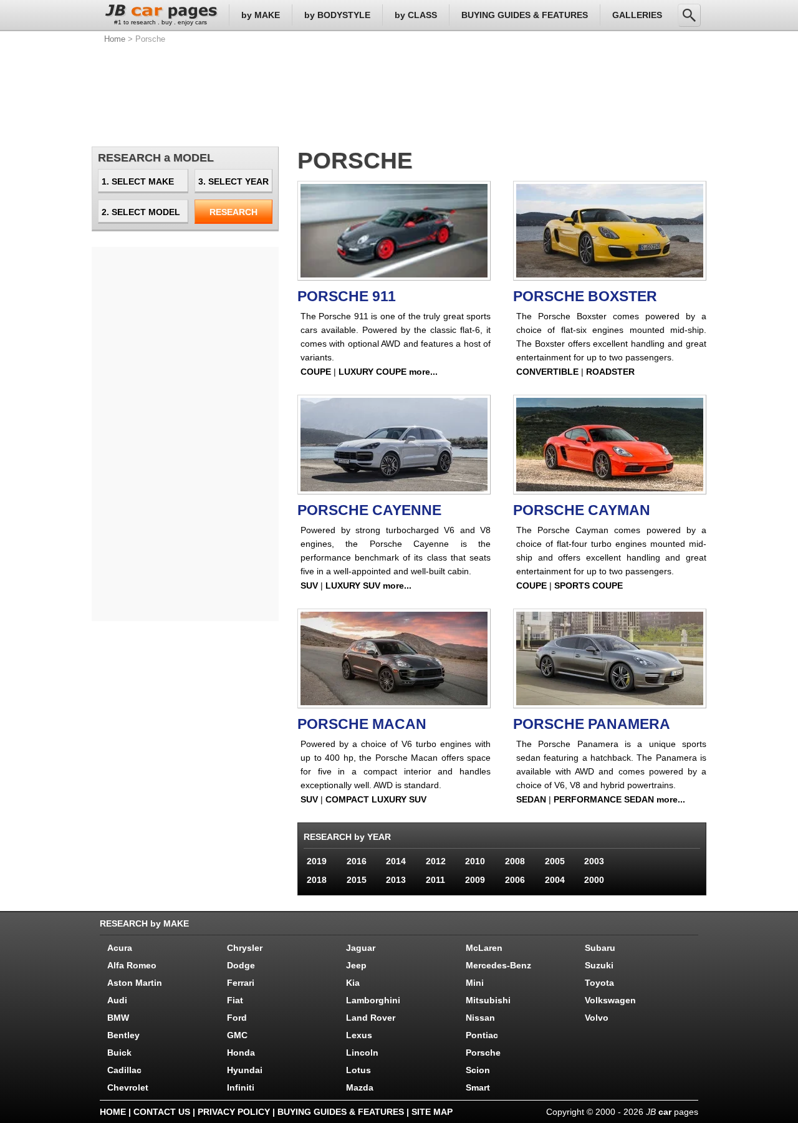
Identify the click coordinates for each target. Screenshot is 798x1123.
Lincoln (362, 1053)
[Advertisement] (399, 93)
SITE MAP (432, 1112)
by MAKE (260, 15)
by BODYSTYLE (337, 15)
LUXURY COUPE (372, 372)
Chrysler (244, 948)
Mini (475, 983)
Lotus (358, 1070)
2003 (594, 861)
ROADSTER (610, 372)
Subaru (600, 948)
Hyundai (244, 1070)
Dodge (241, 965)
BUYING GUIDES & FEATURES (524, 15)
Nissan (480, 1018)
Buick (119, 1053)
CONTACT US (161, 1112)
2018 (317, 880)
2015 (357, 880)
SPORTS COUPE (588, 585)
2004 (555, 880)
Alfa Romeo (131, 965)
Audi (117, 1000)
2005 (555, 861)
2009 (475, 880)
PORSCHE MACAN (361, 724)
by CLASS (416, 15)
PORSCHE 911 (346, 296)
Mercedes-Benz (498, 965)
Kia (353, 983)
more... (423, 372)
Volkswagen (610, 1000)
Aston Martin (134, 983)
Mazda (359, 1087)
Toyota (599, 983)
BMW (118, 1018)
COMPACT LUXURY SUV (375, 799)
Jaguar (360, 948)
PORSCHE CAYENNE (369, 510)
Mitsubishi (488, 1000)
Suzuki (599, 965)
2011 (435, 880)
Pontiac (482, 1035)
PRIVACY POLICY (234, 1112)
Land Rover (370, 1018)
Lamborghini (373, 1000)
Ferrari (240, 983)
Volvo (596, 1018)
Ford (237, 1018)
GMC (237, 1035)
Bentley (123, 1035)
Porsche (483, 1053)
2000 (594, 880)
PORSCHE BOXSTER (585, 296)
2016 (357, 861)
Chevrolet (127, 1087)
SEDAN (531, 799)
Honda (241, 1053)
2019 (317, 861)
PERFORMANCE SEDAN (604, 799)
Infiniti (240, 1087)
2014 (396, 861)
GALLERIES (637, 15)
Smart (478, 1087)
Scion (478, 1070)
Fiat (235, 1000)
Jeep (356, 965)
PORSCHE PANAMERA (591, 724)
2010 (475, 861)
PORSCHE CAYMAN (581, 510)
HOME (113, 1112)
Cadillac (124, 1070)
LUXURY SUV (352, 585)
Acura (119, 948)
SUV (309, 585)
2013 (396, 880)
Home (114, 39)
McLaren (484, 948)
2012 (436, 861)
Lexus (359, 1035)
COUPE (315, 372)
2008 (515, 861)
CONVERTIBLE (547, 372)
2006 (515, 880)
